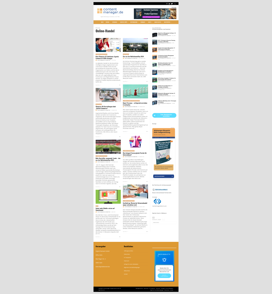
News (103, 54)
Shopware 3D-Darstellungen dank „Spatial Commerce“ (106, 107)
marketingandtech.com (159, 206)
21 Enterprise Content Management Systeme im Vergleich (166, 56)
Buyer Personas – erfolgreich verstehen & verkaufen (135, 104)
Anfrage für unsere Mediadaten (131, 264)
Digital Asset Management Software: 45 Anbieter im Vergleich (167, 33)
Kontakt (126, 274)
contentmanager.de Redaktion (103, 60)
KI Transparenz (127, 257)
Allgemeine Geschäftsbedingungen (132, 267)
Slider (105, 54)
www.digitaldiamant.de (103, 266)
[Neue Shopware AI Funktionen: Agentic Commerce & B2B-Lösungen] (106, 45)
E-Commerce (98, 54)
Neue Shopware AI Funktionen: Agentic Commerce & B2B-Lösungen (107, 57)
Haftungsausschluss (128, 251)
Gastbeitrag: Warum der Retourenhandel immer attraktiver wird (135, 204)
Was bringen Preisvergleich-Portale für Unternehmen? (135, 154)
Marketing (131, 100)
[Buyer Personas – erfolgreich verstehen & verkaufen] (133, 91)
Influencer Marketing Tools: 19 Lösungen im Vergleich (167, 101)
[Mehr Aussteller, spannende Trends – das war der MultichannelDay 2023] (106, 147)
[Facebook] (167, 3)
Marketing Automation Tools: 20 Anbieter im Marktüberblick (165, 63)
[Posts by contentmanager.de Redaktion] (96, 60)
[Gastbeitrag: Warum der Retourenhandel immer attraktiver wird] (133, 191)
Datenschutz (127, 254)
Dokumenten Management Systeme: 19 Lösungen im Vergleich (166, 94)
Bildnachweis (127, 270)
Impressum (126, 261)
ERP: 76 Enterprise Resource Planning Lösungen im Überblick (166, 41)
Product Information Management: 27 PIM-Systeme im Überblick (166, 48)
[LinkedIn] (169, 3)
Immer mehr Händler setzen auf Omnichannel (105, 209)
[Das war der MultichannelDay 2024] (133, 45)
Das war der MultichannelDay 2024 (133, 56)
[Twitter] (172, 3)
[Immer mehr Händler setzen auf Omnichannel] (106, 197)
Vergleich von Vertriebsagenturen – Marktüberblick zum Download (166, 71)
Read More (98, 85)
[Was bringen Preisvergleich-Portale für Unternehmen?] (133, 141)
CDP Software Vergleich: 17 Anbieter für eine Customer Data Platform (167, 78)
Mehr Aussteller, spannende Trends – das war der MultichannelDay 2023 (108, 159)
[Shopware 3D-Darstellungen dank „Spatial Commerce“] (106, 95)
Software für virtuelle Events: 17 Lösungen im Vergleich (165, 86)
